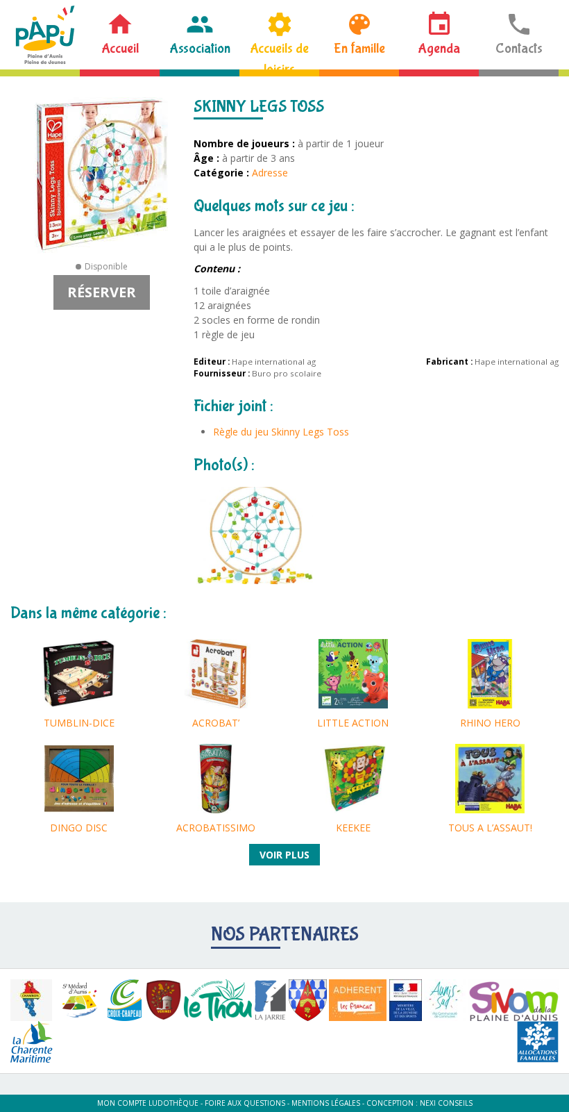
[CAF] (538, 1042)
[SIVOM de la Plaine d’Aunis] (513, 1000)
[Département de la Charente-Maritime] (31, 1042)
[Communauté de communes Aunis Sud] (445, 1000)
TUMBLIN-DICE (79, 722)
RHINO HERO (490, 722)
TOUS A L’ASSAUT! (490, 827)
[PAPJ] (45, 34)
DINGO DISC (79, 827)
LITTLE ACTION (353, 722)
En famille (359, 48)
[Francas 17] (358, 1000)
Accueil (120, 48)
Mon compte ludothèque (147, 1103)
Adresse (270, 172)
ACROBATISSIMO (215, 827)
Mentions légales (325, 1103)
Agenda (439, 48)
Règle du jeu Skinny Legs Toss (281, 431)
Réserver (101, 292)
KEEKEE (353, 827)
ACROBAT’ (215, 722)
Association (199, 48)
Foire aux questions (245, 1103)
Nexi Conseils (446, 1103)
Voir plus (284, 854)
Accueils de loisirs (279, 54)
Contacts (519, 48)
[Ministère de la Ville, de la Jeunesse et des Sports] (405, 1000)
